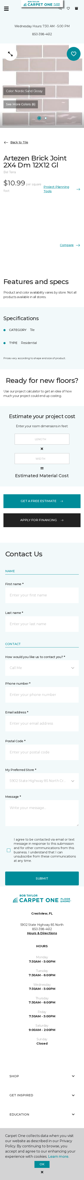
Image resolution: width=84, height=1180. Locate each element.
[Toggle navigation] (6, 8)
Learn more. (58, 1156)
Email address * (16, 712)
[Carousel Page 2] (46, 118)
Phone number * (17, 683)
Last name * (14, 612)
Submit (42, 878)
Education (19, 1114)
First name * (14, 584)
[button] (60, 8)
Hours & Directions (42, 933)
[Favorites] (68, 8)
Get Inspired (21, 1095)
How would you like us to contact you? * (35, 656)
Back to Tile (19, 142)
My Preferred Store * (20, 769)
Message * (13, 796)
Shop (14, 1076)
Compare (67, 245)
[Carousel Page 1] (39, 118)
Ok (42, 1164)
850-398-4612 (42, 34)
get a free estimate (38, 501)
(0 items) (76, 8)
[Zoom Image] (10, 54)
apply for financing (38, 520)
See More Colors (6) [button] (20, 104)
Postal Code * (15, 741)
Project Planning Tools (56, 189)
